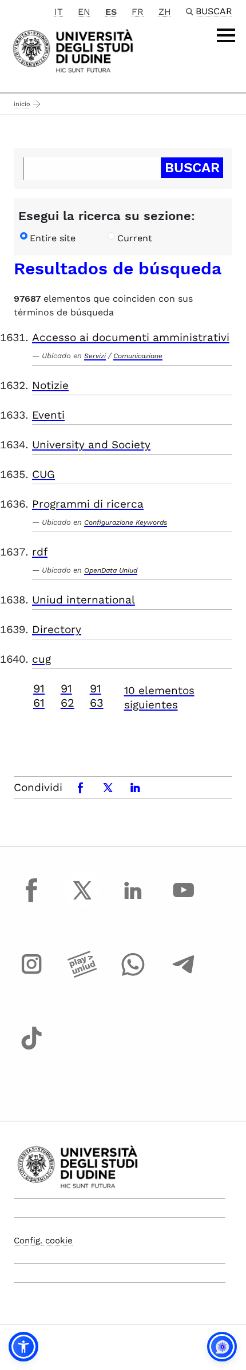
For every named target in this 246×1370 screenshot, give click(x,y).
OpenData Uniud (110, 570)
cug (41, 659)
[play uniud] (82, 975)
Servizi (95, 356)
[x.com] (82, 901)
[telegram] (183, 975)
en (84, 11)
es (111, 11)
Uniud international (83, 599)
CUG (43, 474)
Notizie (50, 385)
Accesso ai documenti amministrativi (130, 337)
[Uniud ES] (73, 49)
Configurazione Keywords (125, 522)
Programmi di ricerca (88, 503)
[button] (23, 1347)
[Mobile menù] (226, 35)
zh (164, 11)
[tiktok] (31, 1048)
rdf (39, 551)
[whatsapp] (132, 975)
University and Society (91, 444)
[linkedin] (132, 901)
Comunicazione (137, 356)
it (58, 11)
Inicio (22, 104)
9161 (39, 696)
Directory (56, 629)
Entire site (53, 238)
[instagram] (31, 975)
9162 (67, 696)
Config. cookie (43, 1240)
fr (138, 11)
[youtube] (183, 901)
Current (134, 238)
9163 (97, 696)
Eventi (48, 414)
